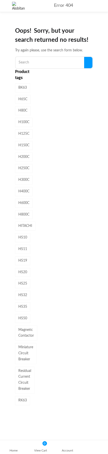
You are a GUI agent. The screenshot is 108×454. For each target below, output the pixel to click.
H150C (23, 145)
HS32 (22, 295)
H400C (23, 191)
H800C (23, 214)
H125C (23, 133)
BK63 (22, 87)
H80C (22, 110)
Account (67, 450)
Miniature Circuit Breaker (25, 353)
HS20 (22, 272)
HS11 (22, 249)
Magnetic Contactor (26, 333)
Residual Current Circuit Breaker (24, 380)
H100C (23, 122)
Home (14, 450)
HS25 (22, 283)
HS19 (22, 260)
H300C (23, 180)
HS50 (22, 318)
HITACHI (25, 226)
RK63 (22, 400)
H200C (23, 157)
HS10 (22, 237)
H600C (23, 203)
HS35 (22, 306)
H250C (23, 168)
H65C (22, 99)
